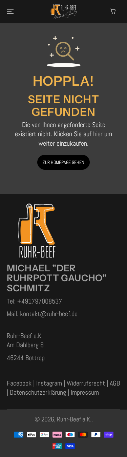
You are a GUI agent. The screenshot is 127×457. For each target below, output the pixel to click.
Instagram (50, 383)
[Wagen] (112, 11)
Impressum (85, 392)
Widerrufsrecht (87, 383)
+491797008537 (39, 301)
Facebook (20, 383)
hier (98, 134)
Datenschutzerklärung (38, 392)
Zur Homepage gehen (63, 162)
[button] (9, 11)
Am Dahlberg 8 (25, 345)
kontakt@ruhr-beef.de (49, 314)
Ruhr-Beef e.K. (74, 419)
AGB (115, 383)
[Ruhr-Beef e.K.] (63, 11)
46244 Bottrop (26, 358)
